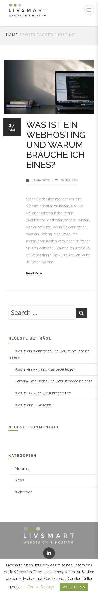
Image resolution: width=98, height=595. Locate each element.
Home (12, 35)
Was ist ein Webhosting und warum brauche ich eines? (56, 145)
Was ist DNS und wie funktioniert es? (43, 393)
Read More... (35, 273)
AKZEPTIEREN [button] (74, 587)
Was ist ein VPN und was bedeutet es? (45, 369)
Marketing (22, 468)
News (19, 480)
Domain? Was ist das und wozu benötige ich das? (53, 381)
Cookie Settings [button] (40, 587)
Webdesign (70, 180)
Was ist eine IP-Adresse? (34, 405)
